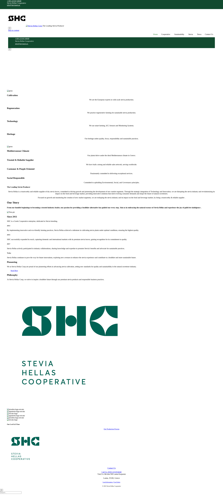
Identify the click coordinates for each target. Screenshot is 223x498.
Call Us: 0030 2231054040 (111, 472)
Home (155, 34)
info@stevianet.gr (13, 5)
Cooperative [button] (165, 34)
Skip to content (13, 30)
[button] (14, 270)
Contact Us (209, 34)
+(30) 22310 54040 (14, 1)
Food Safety (117, 482)
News (199, 34)
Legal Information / (108, 482)
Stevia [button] (190, 34)
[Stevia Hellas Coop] (25, 26)
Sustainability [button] (179, 34)
